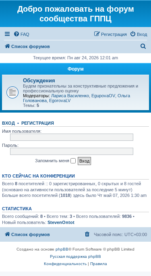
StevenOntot (61, 222)
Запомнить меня (52, 160)
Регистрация (37, 123)
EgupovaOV (103, 95)
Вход (8, 123)
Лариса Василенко (70, 95)
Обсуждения (39, 80)
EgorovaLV (59, 100)
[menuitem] (21, 34)
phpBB (62, 249)
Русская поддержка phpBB (75, 256)
